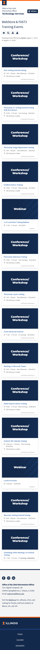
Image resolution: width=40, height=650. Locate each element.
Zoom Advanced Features (13, 331)
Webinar (32, 228)
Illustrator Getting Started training (17, 515)
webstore (10, 594)
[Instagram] (8, 578)
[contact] (17, 33)
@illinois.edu (19, 594)
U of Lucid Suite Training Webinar (16, 222)
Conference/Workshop (27, 79)
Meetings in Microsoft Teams (15, 366)
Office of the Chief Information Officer (9, 9)
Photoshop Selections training (15, 257)
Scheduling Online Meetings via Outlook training (19, 553)
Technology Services (13, 13)
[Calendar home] (4, 33)
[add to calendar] (13, 33)
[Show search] (8, 33)
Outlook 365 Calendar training (15, 441)
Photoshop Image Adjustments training (19, 147)
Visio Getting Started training (15, 70)
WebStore (12, 600)
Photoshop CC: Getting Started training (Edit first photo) (19, 108)
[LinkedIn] (13, 578)
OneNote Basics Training (13, 185)
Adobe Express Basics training (15, 403)
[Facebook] (3, 578)
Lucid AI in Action (10, 480)
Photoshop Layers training (14, 294)
